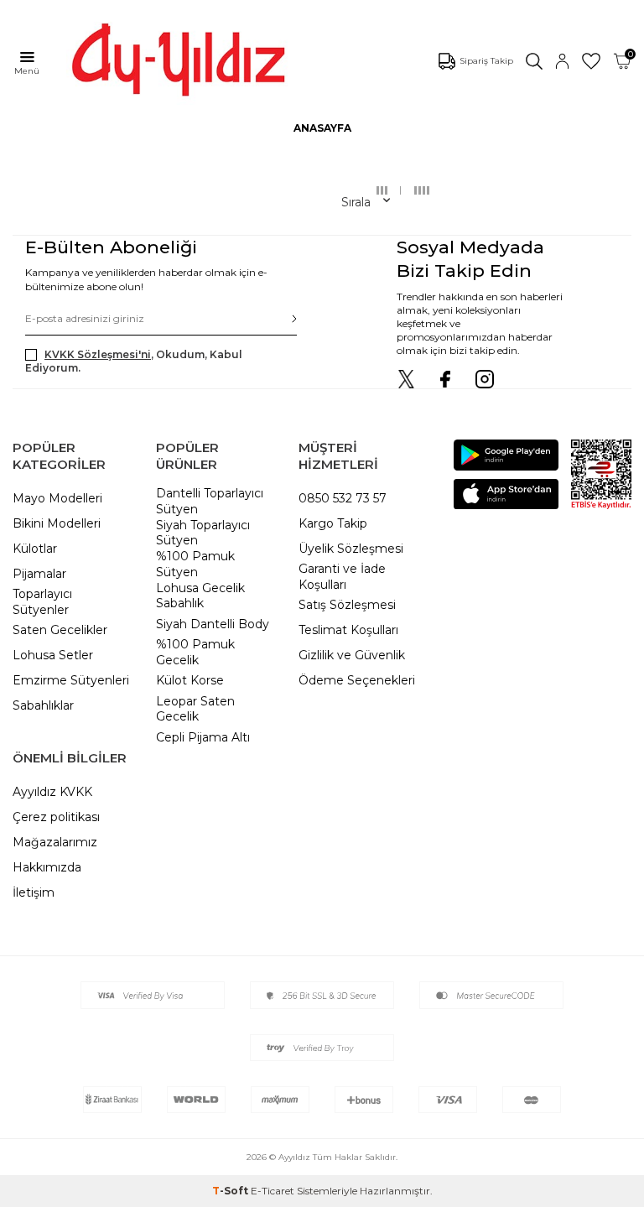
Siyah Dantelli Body (212, 624)
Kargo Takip (333, 523)
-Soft (231, 1190)
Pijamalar (39, 573)
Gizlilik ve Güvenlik (352, 655)
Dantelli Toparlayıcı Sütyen (209, 501)
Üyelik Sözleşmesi (351, 548)
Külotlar (35, 548)
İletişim (34, 892)
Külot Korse (190, 680)
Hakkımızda (47, 867)
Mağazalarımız (55, 842)
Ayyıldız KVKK (52, 791)
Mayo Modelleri (57, 498)
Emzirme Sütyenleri (71, 680)
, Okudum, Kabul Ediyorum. (133, 361)
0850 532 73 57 (343, 498)
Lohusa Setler (53, 655)
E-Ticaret (272, 1190)
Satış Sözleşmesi (347, 604)
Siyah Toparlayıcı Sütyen (203, 533)
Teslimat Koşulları (348, 629)
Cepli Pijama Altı (203, 737)
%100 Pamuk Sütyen (195, 564)
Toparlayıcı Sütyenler (42, 601)
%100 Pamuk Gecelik (195, 652)
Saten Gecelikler (60, 629)
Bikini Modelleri (57, 523)
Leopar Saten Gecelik (195, 709)
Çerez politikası (56, 817)
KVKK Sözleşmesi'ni (97, 354)
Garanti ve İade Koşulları (342, 576)
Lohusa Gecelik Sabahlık (200, 595)
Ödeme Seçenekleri (357, 680)
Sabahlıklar (43, 705)
